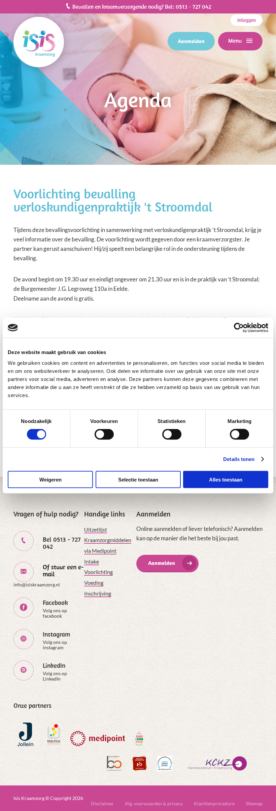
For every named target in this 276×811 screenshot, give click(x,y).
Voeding (93, 582)
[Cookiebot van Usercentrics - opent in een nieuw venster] (238, 328)
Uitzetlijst (95, 529)
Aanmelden (191, 41)
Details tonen (238, 459)
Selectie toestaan (138, 479)
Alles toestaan (225, 479)
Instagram (56, 634)
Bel (62, 543)
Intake (91, 561)
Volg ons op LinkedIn (55, 676)
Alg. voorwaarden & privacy (154, 803)
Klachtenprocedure (214, 803)
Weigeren (50, 479)
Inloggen (246, 20)
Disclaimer (102, 803)
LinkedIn (54, 665)
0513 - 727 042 (193, 6)
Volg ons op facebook (55, 613)
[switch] (104, 434)
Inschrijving (97, 593)
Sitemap (254, 803)
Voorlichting (98, 572)
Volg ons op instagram (55, 644)
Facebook (55, 602)
